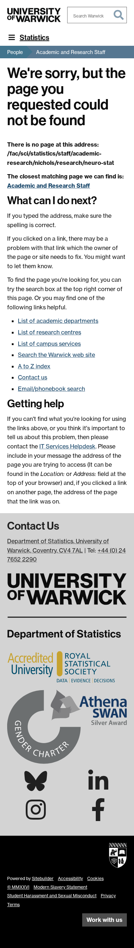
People (15, 52)
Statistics (34, 37)
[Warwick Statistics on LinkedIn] (98, 787)
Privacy (108, 895)
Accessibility (70, 878)
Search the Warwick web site (56, 354)
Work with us (104, 919)
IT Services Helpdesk (67, 446)
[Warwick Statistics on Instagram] (35, 816)
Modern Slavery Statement (60, 887)
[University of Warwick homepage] (34, 15)
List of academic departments (58, 320)
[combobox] (97, 15)
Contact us (32, 377)
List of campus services (49, 343)
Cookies (95, 878)
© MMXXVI (18, 887)
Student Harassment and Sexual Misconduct (51, 895)
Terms (13, 904)
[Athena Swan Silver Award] (67, 726)
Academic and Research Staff (70, 52)
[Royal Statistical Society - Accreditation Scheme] (62, 667)
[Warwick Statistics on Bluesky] (35, 786)
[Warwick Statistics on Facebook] (98, 816)
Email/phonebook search (51, 388)
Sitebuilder (43, 878)
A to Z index (34, 366)
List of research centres (49, 332)
